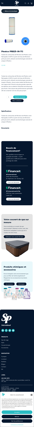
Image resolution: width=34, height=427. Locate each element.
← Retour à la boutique (10, 11)
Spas (2, 342)
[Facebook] (2, 330)
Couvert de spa (5, 345)
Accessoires (4, 347)
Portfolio (3, 361)
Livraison (4, 359)
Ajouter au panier (20, 97)
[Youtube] (13, 330)
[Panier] (31, 3)
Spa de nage (4, 340)
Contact (3, 366)
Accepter (17, 412)
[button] (31, 395)
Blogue (3, 364)
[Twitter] (9, 330)
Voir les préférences (17, 421)
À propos (3, 356)
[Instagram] (6, 330)
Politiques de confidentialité (17, 424)
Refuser (17, 416)
